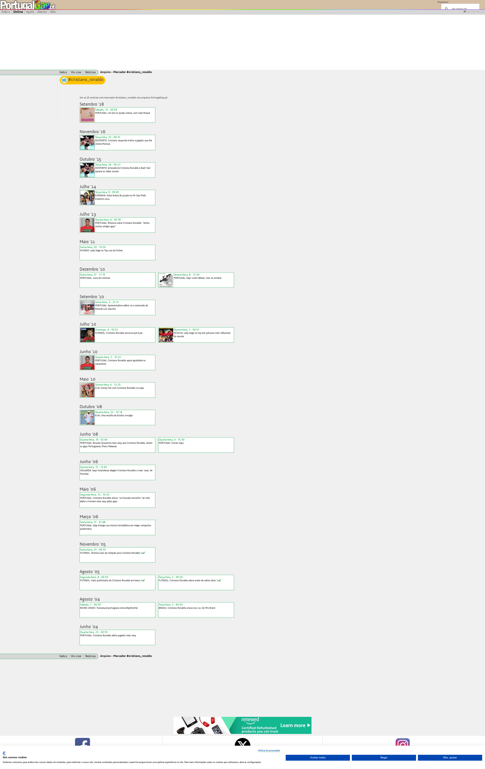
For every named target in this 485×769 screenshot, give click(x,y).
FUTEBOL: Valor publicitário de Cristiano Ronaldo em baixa (110, 579)
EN (469, 12)
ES (474, 12)
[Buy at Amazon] (242, 733)
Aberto (42, 12)
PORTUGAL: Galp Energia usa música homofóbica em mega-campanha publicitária (115, 525)
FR (478, 12)
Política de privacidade (269, 750)
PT (465, 12)
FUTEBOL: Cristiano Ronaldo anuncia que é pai (118, 331)
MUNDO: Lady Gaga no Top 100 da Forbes (101, 249)
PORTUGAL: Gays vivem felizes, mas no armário (197, 276)
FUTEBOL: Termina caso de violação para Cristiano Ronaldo (110, 551)
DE (482, 12)
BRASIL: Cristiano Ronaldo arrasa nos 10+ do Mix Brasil (187, 606)
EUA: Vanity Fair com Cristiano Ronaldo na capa (119, 386)
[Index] (29, 72)
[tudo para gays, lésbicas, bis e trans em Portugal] (38, 5)
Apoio (30, 12)
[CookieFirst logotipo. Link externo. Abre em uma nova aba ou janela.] (4, 753)
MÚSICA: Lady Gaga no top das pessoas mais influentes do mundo (202, 333)
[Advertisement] (242, 42)
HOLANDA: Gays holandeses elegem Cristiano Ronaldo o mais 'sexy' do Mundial (116, 470)
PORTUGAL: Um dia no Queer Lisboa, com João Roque (122, 111)
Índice (6, 12)
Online (18, 12)
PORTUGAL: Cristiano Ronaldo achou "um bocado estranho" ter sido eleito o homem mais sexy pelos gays (115, 498)
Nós (53, 12)
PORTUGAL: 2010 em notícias (95, 276)
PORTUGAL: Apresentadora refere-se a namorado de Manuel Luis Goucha (121, 305)
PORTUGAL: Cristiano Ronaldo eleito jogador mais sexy (108, 634)
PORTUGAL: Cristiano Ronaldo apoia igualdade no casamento (120, 360)
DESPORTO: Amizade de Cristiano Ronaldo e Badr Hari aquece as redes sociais (122, 168)
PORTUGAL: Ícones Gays (172, 441)
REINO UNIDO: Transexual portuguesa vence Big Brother (109, 606)
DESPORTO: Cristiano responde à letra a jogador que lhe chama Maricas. (123, 140)
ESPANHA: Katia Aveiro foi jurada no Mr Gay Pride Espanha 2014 (120, 195)
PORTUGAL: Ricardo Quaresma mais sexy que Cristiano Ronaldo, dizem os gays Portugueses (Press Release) (116, 443)
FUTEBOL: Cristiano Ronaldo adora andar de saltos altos (187, 579)
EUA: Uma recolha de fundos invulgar (114, 414)
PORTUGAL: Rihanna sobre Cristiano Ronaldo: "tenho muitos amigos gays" (122, 223)
